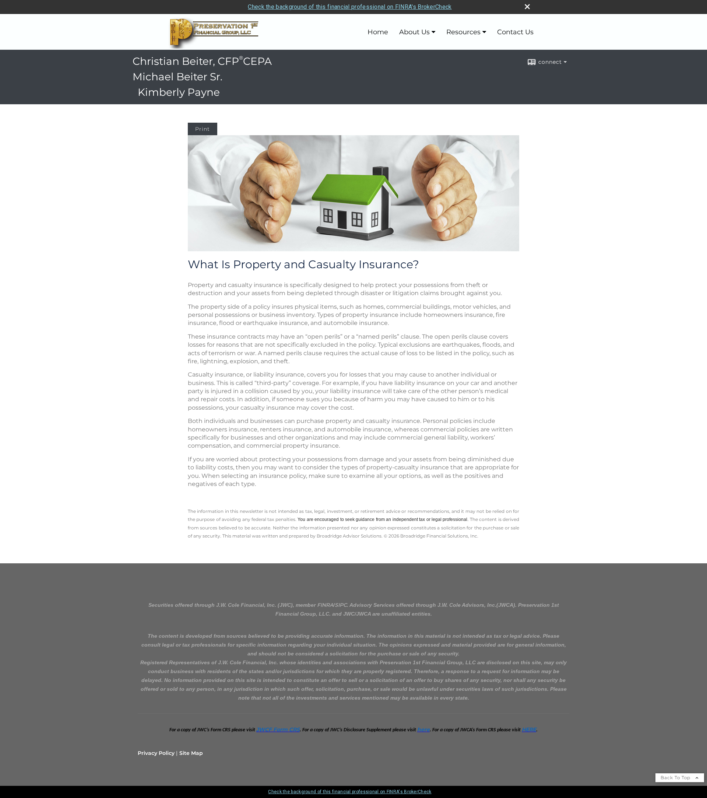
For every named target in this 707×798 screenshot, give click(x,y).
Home (377, 32)
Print (202, 129)
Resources (463, 32)
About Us (414, 32)
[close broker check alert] (527, 7)
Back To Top (676, 777)
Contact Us (515, 32)
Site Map (191, 753)
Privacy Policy (156, 753)
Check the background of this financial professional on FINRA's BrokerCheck (349, 6)
